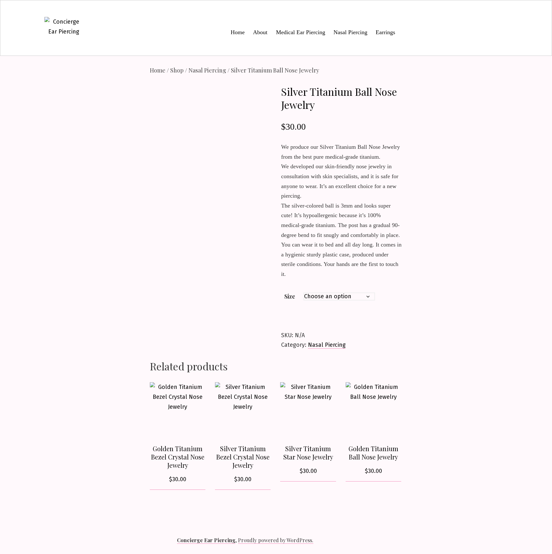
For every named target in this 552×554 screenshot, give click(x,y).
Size (289, 296)
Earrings (385, 32)
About (260, 32)
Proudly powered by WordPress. (275, 540)
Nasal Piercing (350, 32)
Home (238, 32)
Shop (177, 70)
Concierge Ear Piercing (206, 540)
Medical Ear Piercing (300, 32)
